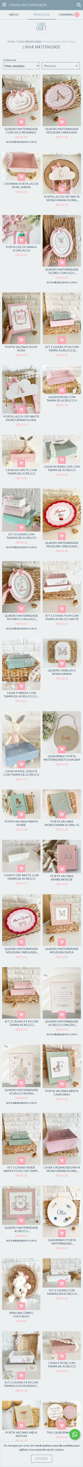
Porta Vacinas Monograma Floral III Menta (62, 823)
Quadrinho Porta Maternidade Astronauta (62, 1241)
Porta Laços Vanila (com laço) (21, 248)
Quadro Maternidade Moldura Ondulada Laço (21, 950)
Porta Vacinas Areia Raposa (21, 1434)
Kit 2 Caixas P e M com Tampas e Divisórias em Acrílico (21, 1384)
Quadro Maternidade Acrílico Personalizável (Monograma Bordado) (21, 1229)
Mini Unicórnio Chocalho (21, 1314)
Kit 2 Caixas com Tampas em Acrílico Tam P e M (62, 1292)
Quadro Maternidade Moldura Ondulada (62, 130)
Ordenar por (10, 59)
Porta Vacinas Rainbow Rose (61, 877)
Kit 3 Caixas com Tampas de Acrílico (21, 536)
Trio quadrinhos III (61, 1432)
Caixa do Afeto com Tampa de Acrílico (21, 471)
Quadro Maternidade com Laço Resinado (21, 130)
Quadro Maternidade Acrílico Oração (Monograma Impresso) (62, 1023)
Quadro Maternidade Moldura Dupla (62, 950)
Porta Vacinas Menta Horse (21, 823)
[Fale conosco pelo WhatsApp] (75, 1434)
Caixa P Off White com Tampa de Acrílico (21, 876)
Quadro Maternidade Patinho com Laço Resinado (21, 617)
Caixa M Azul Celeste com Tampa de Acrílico (21, 772)
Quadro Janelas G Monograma (62, 672)
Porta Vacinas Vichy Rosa (21, 348)
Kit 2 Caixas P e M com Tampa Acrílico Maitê (62, 617)
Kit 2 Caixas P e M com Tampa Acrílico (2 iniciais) (62, 348)
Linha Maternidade (30, 41)
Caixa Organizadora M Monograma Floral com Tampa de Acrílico (62, 1169)
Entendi (41, 1458)
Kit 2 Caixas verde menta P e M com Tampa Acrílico (21, 1169)
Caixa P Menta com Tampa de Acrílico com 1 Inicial (21, 694)
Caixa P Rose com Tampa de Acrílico (62, 1364)
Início (11, 41)
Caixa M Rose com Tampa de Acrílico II (61, 398)
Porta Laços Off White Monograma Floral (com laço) (62, 198)
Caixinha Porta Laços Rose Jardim (21, 185)
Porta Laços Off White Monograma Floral (21, 418)
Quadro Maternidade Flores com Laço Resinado (62, 271)
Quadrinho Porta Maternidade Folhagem (62, 757)
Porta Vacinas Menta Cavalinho (62, 1092)
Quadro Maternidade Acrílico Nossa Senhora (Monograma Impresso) (21, 1091)
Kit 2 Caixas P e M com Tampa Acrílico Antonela (21, 1023)
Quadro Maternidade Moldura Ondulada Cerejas (62, 544)
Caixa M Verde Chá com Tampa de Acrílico (62, 468)
